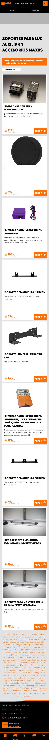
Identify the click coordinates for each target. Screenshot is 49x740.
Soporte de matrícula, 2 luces (25, 292)
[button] (11, 69)
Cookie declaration (12, 710)
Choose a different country (16, 706)
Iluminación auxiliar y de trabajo (23, 61)
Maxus (7, 61)
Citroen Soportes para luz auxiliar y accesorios (22, 634)
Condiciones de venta (13, 714)
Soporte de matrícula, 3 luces (25, 478)
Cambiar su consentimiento (16, 718)
